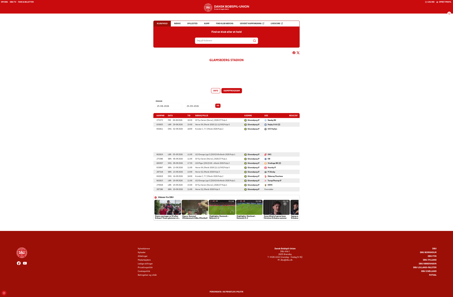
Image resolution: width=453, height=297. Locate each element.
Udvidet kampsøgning (251, 23)
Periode (159, 101)
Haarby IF (272, 168)
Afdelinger (143, 256)
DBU (434, 249)
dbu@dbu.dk (286, 260)
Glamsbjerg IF (254, 120)
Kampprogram (232, 91)
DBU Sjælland (428, 271)
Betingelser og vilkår (147, 275)
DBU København (427, 264)
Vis (217, 106)
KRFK (270, 185)
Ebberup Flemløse (275, 176)
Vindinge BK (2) (274, 163)
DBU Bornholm (428, 253)
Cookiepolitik (144, 271)
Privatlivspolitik (145, 268)
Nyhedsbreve (144, 249)
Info (215, 91)
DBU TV (13, 2)
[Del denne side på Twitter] (298, 53)
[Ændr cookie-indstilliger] (4, 293)
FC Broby (271, 172)
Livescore (275, 23)
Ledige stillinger (145, 264)
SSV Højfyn (272, 129)
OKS (269, 154)
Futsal (432, 275)
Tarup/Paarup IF (274, 181)
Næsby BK (272, 120)
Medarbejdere (144, 260)
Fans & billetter (26, 2)
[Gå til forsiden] (226, 7)
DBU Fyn (432, 256)
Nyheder (142, 253)
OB (269, 159)
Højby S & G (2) (274, 125)
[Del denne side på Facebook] (294, 53)
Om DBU (4, 2)
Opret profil (445, 2)
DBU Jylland (429, 260)
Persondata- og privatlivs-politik (226, 292)
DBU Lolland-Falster (424, 268)
